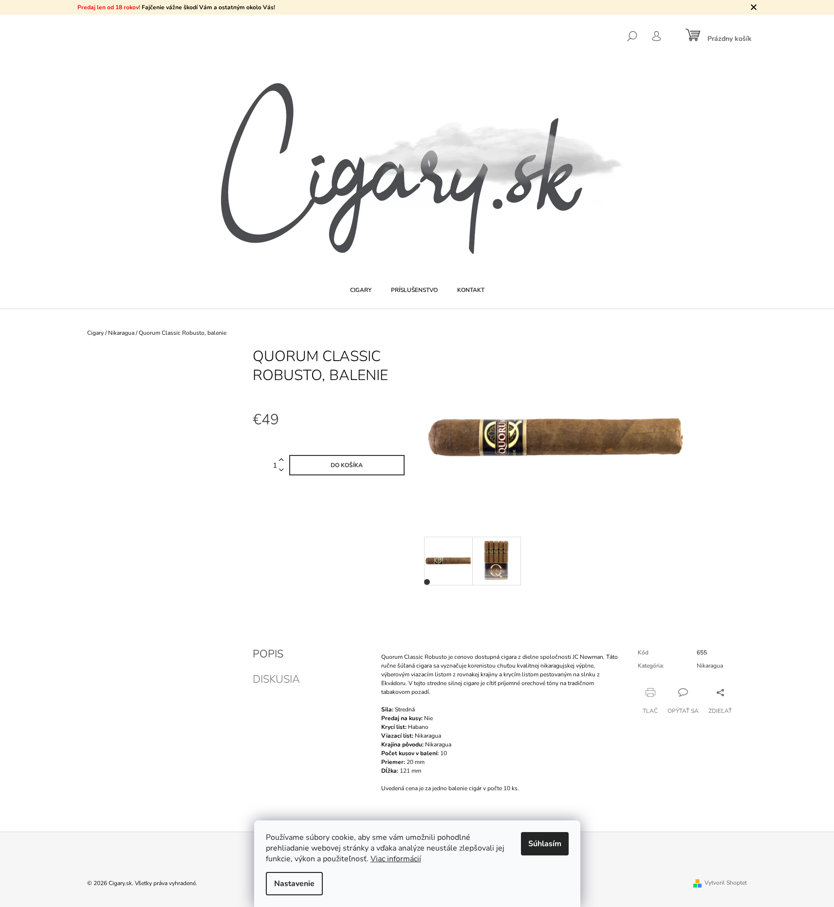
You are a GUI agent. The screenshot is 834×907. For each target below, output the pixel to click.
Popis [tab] (268, 654)
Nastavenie (294, 883)
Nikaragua (710, 666)
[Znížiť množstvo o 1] (281, 470)
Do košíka (347, 465)
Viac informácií (396, 858)
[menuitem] (360, 290)
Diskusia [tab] (276, 679)
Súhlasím (544, 843)
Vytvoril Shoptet (725, 883)
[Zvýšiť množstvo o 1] (281, 460)
